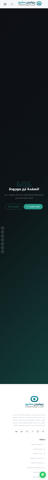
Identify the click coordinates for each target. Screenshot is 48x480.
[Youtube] (2, 240)
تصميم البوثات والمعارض (34, 468)
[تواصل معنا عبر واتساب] (42, 475)
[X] (2, 236)
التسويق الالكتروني (37, 444)
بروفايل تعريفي (38, 449)
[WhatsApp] (2, 251)
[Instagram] (2, 232)
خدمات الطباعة (38, 454)
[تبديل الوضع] (12, 4)
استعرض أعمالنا (13, 206)
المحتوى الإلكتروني (37, 463)
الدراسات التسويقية (36, 458)
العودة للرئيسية (34, 206)
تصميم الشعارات (37, 477)
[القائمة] (5, 4)
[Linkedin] (2, 247)
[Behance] (2, 244)
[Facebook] (2, 228)
